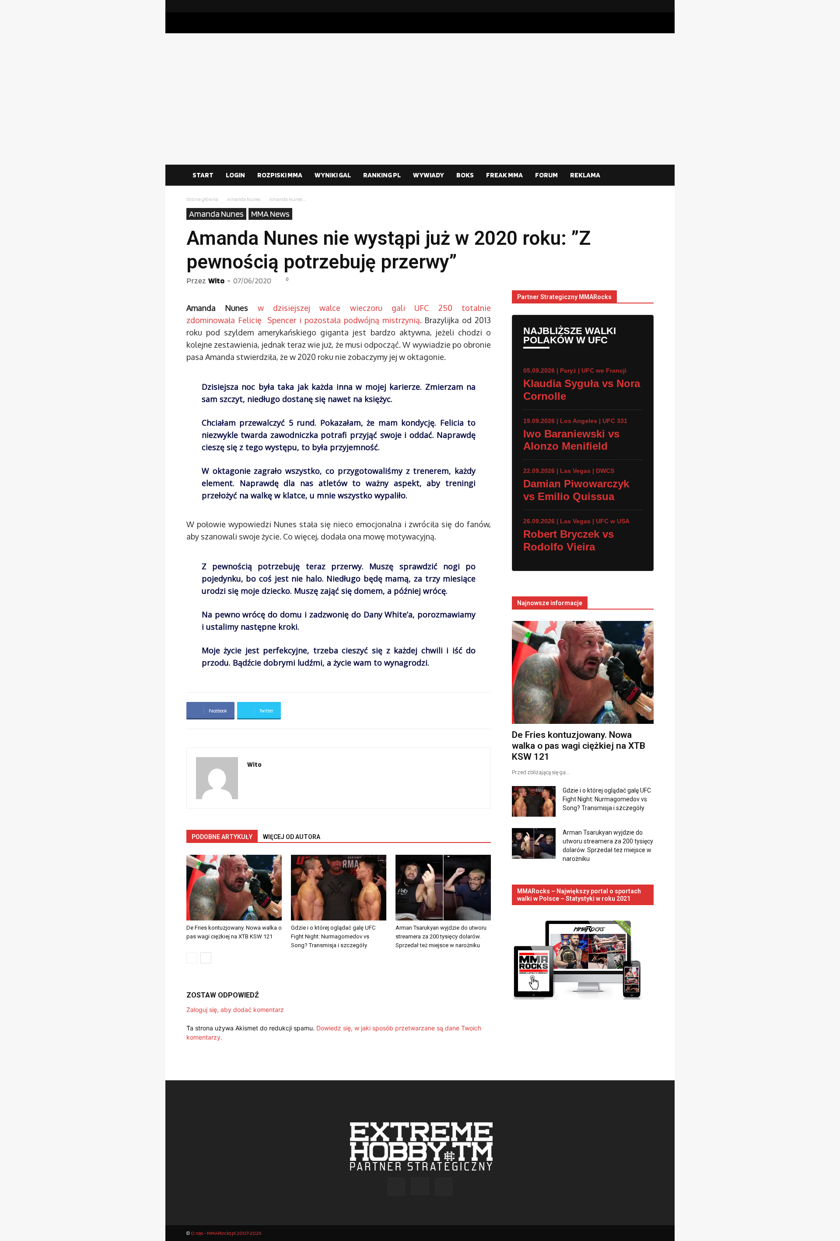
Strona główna (202, 199)
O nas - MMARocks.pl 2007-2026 (226, 1233)
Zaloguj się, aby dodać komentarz (235, 1009)
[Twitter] (647, 6)
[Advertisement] (420, 99)
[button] (643, 175)
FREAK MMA (504, 175)
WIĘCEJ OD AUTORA (291, 836)
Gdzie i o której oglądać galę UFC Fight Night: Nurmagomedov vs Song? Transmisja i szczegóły (333, 936)
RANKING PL (382, 175)
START (203, 175)
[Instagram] (633, 6)
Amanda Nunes (243, 199)
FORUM (546, 175)
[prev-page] (191, 957)
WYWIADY (428, 175)
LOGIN (235, 175)
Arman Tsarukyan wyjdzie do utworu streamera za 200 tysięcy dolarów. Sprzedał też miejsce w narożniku (441, 936)
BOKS (465, 175)
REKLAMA (585, 175)
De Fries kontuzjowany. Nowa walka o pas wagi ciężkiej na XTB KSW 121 (578, 746)
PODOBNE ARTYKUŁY (222, 836)
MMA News (270, 213)
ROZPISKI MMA (279, 175)
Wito (216, 280)
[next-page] (205, 957)
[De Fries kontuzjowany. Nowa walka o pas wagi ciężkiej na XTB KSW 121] (234, 887)
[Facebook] (619, 6)
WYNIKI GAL (333, 175)
